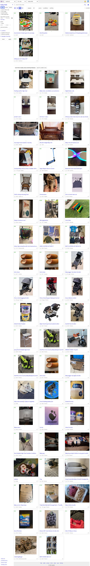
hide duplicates (5, 14)
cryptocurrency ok (5, 32)
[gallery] (20, 8)
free (3, 23)
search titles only (5, 9)
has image (4, 11)
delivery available (5, 34)
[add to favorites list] (15, 35)
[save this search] (88, 5)
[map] (22, 8)
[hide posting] (37, 35)
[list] (15, 8)
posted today (4, 12)
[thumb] (17, 8)
